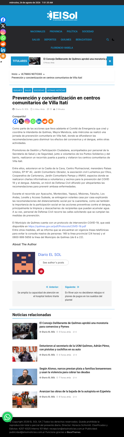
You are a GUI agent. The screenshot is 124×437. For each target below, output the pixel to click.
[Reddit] (44, 121)
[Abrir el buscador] (107, 39)
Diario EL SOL (22, 109)
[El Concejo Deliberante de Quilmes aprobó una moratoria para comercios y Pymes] (30, 61)
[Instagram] (27, 121)
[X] (21, 121)
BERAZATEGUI (84, 39)
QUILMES (66, 39)
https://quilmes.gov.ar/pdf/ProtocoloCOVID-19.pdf (57, 226)
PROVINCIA (56, 31)
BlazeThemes (73, 432)
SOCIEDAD (88, 31)
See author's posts (53, 262)
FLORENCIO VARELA (62, 47)
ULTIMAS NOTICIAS (56, 90)
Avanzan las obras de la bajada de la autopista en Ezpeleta (75, 391)
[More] (50, 121)
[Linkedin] (39, 121)
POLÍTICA (72, 31)
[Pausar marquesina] (110, 61)
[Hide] (1, 62)
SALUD (36, 39)
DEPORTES (50, 39)
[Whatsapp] (33, 121)
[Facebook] (15, 121)
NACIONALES (37, 31)
